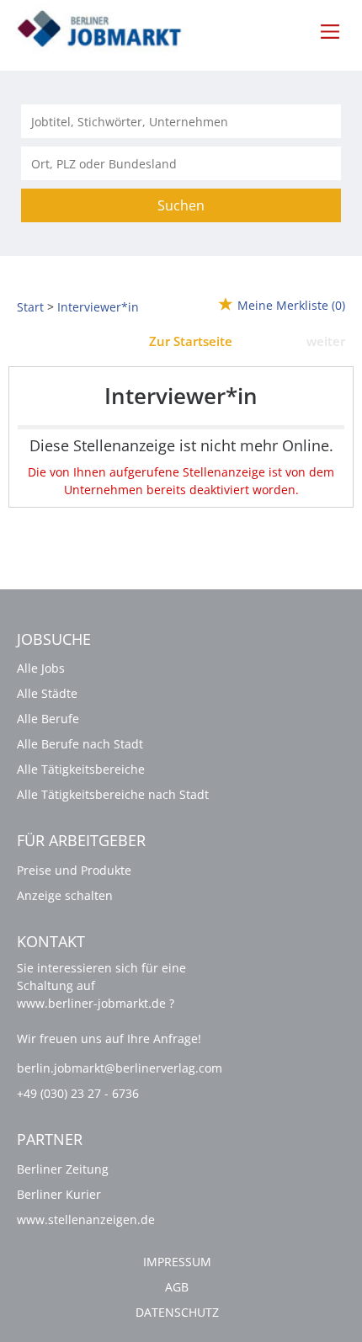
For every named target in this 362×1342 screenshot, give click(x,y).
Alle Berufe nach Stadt (80, 744)
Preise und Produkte (74, 870)
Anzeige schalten (65, 895)
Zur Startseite (190, 341)
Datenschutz (177, 1312)
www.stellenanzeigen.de (86, 1220)
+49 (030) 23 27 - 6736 (78, 1093)
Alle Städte (47, 693)
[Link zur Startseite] (109, 30)
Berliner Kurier (59, 1194)
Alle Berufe (48, 719)
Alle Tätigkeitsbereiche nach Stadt (113, 794)
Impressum (177, 1262)
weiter (325, 341)
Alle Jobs (41, 668)
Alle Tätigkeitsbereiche (81, 769)
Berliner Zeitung (63, 1169)
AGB (177, 1287)
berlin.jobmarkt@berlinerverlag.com (119, 1068)
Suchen (181, 205)
